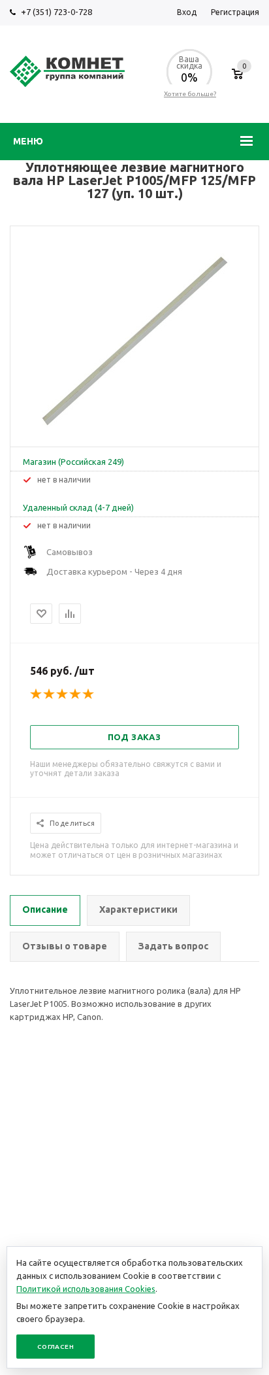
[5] (88, 694)
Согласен (55, 1346)
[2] (49, 694)
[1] (36, 694)
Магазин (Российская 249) (73, 461)
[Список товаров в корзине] (237, 80)
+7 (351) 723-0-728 (56, 11)
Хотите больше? (190, 93)
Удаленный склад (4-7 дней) (78, 507)
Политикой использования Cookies (85, 1288)
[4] (75, 694)
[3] (62, 694)
